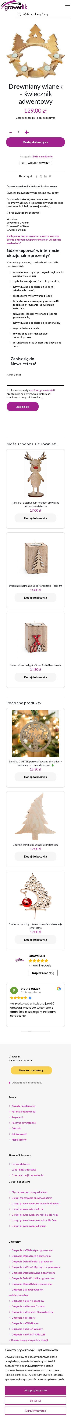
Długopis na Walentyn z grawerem (31, 1250)
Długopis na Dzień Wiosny (27, 1328)
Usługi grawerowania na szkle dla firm (33, 1220)
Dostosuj (35, 1400)
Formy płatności (20, 1163)
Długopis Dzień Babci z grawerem (31, 1283)
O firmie (16, 1128)
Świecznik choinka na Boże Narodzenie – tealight (35, 585)
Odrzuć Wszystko (35, 1410)
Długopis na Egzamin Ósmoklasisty (32, 1312)
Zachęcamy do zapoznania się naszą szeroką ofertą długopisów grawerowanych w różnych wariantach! (34, 240)
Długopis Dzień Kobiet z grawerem (32, 1261)
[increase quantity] (26, 132)
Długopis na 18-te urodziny (27, 1300)
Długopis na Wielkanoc (25, 1323)
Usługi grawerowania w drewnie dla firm (35, 1203)
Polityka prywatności (23, 1122)
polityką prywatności (42, 390)
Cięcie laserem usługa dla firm (29, 1192)
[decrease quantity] (10, 132)
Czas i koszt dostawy (23, 1169)
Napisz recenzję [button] (43, 973)
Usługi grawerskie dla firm (27, 1209)
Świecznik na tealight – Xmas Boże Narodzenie (35, 665)
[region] (35, 1381)
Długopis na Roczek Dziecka (28, 1306)
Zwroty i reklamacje (23, 1105)
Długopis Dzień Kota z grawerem (31, 1255)
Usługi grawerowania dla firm (28, 1225)
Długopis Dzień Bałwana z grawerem (33, 1272)
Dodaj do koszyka (35, 142)
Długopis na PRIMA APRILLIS (28, 1334)
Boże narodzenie (43, 156)
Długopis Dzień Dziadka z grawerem (32, 1278)
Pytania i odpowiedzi (23, 1111)
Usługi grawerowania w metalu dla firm (34, 1214)
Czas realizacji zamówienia (27, 1175)
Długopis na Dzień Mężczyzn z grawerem (35, 1267)
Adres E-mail (14, 374)
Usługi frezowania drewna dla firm (31, 1197)
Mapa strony (19, 1139)
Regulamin (17, 1117)
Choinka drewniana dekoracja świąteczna (35, 844)
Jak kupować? (19, 1134)
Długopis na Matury (23, 1317)
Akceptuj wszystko (35, 1390)
